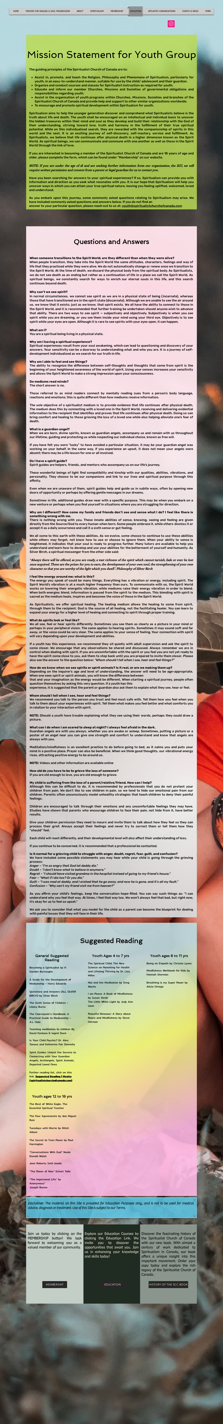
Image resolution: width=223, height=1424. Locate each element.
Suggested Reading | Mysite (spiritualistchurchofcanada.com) (50, 1078)
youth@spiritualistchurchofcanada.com (152, 206)
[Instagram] (171, 23)
